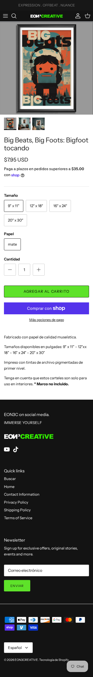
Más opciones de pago (46, 320)
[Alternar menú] (5, 15)
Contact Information (21, 494)
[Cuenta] (76, 15)
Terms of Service (18, 518)
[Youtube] (7, 449)
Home (9, 486)
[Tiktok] (16, 449)
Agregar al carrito (47, 291)
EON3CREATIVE (26, 660)
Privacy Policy (16, 502)
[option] (46, 68)
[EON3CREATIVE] (47, 15)
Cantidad (12, 259)
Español (15, 647)
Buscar (10, 478)
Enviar (17, 586)
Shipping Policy (17, 510)
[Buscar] (16, 15)
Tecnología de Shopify (54, 660)
